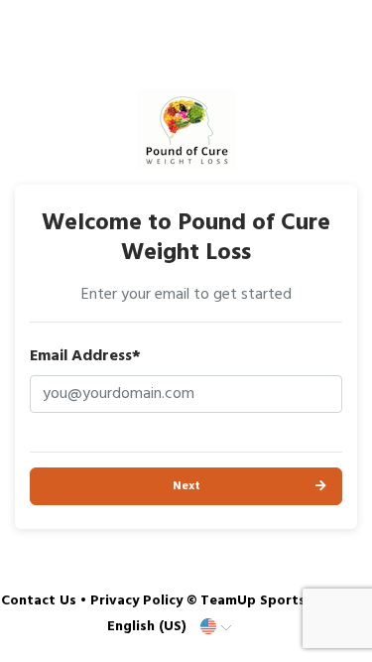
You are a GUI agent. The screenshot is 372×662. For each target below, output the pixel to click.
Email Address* (85, 356)
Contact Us (38, 601)
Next (186, 486)
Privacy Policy (136, 601)
